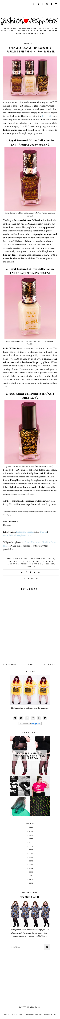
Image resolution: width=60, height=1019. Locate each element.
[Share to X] (22, 572)
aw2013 (16, 559)
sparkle (31, 566)
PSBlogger (49, 564)
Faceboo (30, 531)
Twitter (43, 531)
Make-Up (11, 564)
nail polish (22, 564)
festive (22, 561)
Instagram (21, 531)
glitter (31, 561)
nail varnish (35, 564)
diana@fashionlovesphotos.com (26, 1014)
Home (30, 665)
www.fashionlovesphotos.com (17, 535)
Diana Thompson (33, 542)
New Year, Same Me (30, 897)
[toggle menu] (4, 4)
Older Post (50, 665)
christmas (48, 559)
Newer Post (9, 665)
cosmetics (11, 561)
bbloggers (36, 559)
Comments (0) (31, 578)
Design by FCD (50, 1014)
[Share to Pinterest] (31, 572)
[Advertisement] (30, 976)
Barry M (46, 116)
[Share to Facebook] (26, 572)
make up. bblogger (45, 561)
